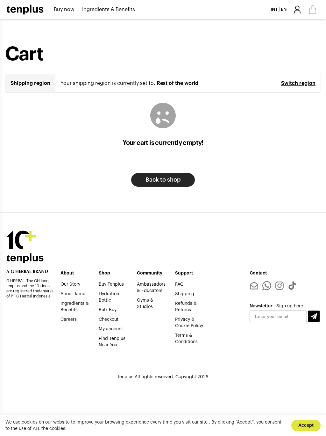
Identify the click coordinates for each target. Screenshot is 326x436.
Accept (306, 425)
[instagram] (279, 285)
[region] (163, 425)
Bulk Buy (108, 310)
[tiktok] (292, 285)
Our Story (70, 284)
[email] (254, 285)
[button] (314, 316)
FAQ (179, 284)
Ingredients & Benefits (108, 9)
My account (111, 329)
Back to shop (163, 180)
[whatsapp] (266, 285)
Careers (68, 319)
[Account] (297, 10)
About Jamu (72, 294)
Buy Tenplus (111, 284)
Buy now (64, 9)
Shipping (184, 294)
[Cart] (313, 10)
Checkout (108, 319)
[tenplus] (25, 9)
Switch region (298, 83)
